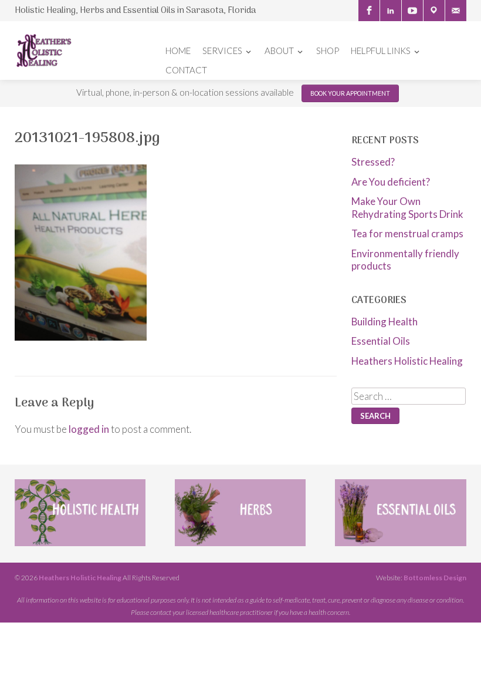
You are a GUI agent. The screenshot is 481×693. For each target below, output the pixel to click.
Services (222, 50)
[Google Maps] (434, 10)
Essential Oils (380, 341)
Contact (186, 70)
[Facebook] (369, 10)
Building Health (384, 321)
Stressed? (373, 162)
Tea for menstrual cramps (407, 233)
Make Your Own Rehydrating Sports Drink (407, 207)
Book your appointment (350, 93)
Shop (327, 50)
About (279, 50)
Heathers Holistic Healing (407, 361)
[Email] (455, 10)
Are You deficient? (390, 182)
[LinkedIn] (390, 10)
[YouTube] (412, 10)
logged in (89, 429)
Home (178, 50)
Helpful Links (381, 50)
